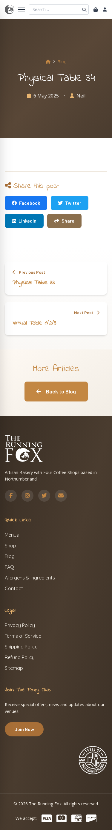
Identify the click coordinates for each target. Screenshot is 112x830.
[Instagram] (27, 496)
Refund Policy (20, 657)
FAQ (9, 567)
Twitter (73, 203)
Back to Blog (61, 391)
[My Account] (104, 9)
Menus (12, 535)
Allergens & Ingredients (30, 578)
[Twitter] (44, 496)
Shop (10, 546)
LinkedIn (27, 220)
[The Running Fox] (9, 9)
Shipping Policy (21, 647)
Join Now (24, 729)
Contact (14, 588)
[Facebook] (11, 496)
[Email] (61, 496)
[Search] (84, 9)
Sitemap (14, 668)
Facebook (29, 203)
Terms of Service (23, 636)
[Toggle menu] (21, 9)
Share (68, 220)
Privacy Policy (20, 625)
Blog (62, 61)
